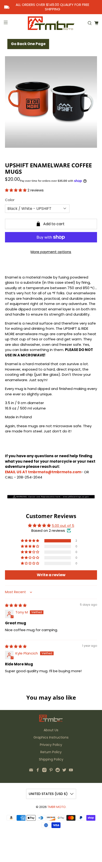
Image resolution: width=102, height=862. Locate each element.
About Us (51, 730)
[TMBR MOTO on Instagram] (44, 771)
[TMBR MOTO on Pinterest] (51, 771)
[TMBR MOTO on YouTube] (71, 771)
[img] (16, 605)
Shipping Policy (51, 759)
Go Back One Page (28, 43)
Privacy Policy (51, 744)
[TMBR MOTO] (51, 23)
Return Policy (51, 752)
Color (9, 199)
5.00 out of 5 (63, 525)
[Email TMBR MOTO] (31, 771)
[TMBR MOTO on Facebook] (38, 771)
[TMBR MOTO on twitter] (64, 771)
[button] (16, 190)
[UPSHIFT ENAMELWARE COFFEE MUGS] (51, 102)
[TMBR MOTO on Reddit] (58, 771)
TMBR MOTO (56, 807)
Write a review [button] (51, 575)
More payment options (51, 251)
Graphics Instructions (51, 737)
